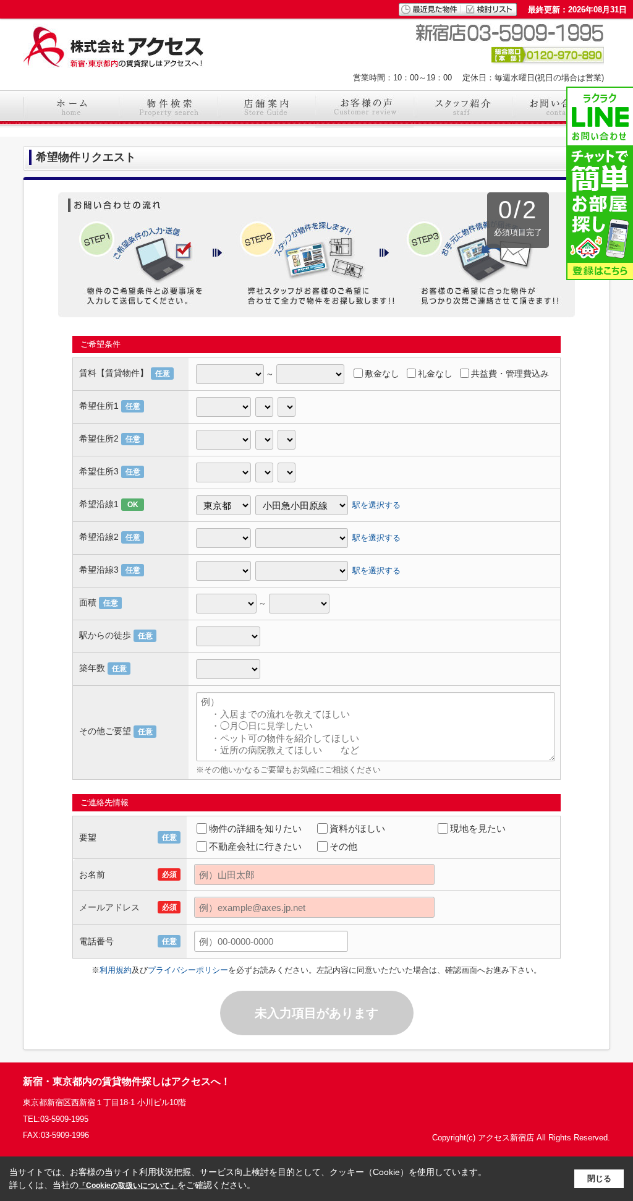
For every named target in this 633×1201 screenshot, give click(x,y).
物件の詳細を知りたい (255, 828)
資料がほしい (357, 828)
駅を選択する (376, 505)
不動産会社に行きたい (255, 846)
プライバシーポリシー (188, 970)
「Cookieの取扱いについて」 (128, 1185)
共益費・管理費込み (510, 373)
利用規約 (116, 970)
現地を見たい (478, 828)
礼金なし (435, 373)
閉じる (599, 1178)
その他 (343, 846)
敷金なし (382, 373)
